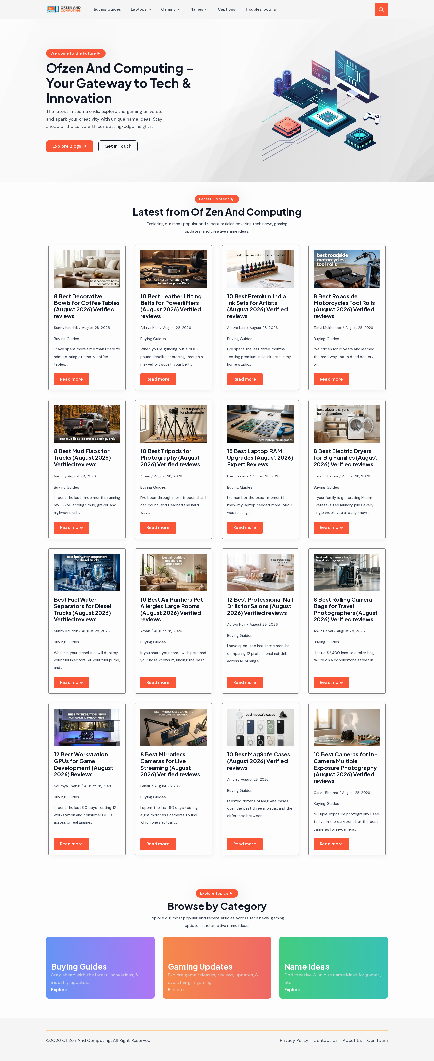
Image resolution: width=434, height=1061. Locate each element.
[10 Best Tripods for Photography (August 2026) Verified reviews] (173, 424)
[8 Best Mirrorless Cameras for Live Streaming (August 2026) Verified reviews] (173, 727)
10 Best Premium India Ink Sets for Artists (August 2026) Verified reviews (257, 306)
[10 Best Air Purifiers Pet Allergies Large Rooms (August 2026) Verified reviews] (173, 572)
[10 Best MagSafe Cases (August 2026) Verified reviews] (260, 727)
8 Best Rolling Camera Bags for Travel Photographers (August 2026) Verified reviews (346, 609)
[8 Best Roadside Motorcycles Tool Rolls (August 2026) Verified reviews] (347, 269)
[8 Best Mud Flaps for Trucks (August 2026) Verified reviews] (87, 424)
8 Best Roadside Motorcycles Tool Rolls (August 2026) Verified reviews (344, 306)
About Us (352, 1040)
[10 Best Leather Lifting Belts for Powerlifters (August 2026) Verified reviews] (173, 269)
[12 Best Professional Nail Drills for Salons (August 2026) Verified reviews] (260, 572)
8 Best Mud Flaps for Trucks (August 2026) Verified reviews (82, 457)
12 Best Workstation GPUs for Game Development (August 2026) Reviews (83, 764)
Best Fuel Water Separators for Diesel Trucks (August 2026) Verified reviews (82, 609)
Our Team (377, 1040)
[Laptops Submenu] (151, 9)
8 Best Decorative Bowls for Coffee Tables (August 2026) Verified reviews (87, 306)
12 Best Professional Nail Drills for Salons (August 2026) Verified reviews (260, 606)
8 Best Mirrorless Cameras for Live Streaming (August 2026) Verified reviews (170, 764)
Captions (226, 9)
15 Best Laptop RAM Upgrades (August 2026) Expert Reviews (260, 457)
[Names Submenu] (208, 9)
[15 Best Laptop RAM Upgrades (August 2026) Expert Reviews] (260, 424)
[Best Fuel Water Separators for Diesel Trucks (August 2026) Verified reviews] (87, 572)
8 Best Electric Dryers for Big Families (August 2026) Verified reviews (345, 457)
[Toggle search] (381, 9)
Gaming (168, 9)
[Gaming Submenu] (180, 9)
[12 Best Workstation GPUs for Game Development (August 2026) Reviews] (87, 727)
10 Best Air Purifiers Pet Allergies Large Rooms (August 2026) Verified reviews (171, 609)
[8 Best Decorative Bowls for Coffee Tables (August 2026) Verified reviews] (87, 269)
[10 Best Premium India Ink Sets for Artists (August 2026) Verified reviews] (260, 269)
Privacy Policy (294, 1040)
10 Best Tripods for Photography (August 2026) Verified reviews (170, 457)
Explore (59, 990)
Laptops (138, 9)
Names (196, 9)
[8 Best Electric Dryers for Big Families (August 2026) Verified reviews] (347, 424)
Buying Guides (107, 9)
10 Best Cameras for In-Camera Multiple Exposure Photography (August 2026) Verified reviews (345, 767)
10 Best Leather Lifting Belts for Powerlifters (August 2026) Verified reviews (171, 306)
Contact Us (325, 1040)
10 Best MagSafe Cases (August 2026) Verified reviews (258, 761)
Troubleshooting (260, 9)
